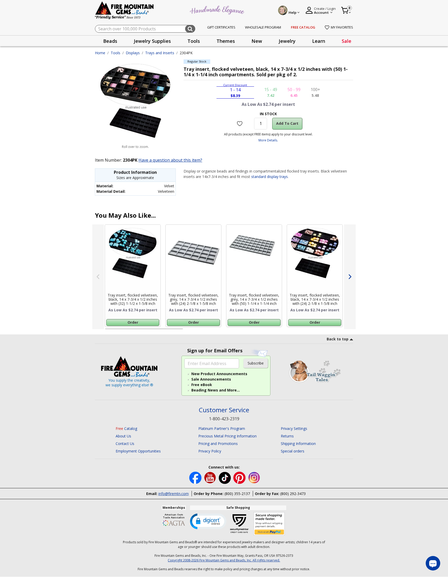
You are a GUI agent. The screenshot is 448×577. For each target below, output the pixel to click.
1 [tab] (107, 331)
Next (350, 276)
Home (100, 52)
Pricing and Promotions (218, 443)
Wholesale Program (263, 27)
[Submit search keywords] (190, 29)
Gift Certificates (221, 27)
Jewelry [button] (287, 41)
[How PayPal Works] (269, 524)
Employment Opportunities (138, 451)
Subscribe (256, 363)
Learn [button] (318, 41)
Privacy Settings (294, 428)
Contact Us (125, 443)
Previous (98, 276)
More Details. (268, 140)
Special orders (292, 451)
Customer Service (224, 410)
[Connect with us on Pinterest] (240, 477)
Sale (346, 41)
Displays (133, 52)
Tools (115, 52)
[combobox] (145, 29)
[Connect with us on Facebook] (195, 477)
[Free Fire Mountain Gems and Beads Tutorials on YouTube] (210, 477)
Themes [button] (225, 41)
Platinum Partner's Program (221, 428)
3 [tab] (267, 331)
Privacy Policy (209, 451)
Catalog (126, 428)
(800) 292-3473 (293, 493)
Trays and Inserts (159, 52)
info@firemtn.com (173, 493)
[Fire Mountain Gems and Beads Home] (124, 10)
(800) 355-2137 (237, 493)
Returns (287, 436)
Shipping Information (298, 443)
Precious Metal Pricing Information (227, 436)
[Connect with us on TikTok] (225, 477)
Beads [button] (110, 41)
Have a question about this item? (170, 160)
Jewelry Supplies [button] (152, 41)
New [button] (256, 41)
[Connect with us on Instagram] (254, 477)
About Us (123, 436)
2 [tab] (188, 331)
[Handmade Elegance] (217, 9)
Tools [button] (193, 41)
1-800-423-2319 (224, 419)
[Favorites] (240, 123)
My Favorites (342, 27)
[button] (208, 521)
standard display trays (269, 176)
